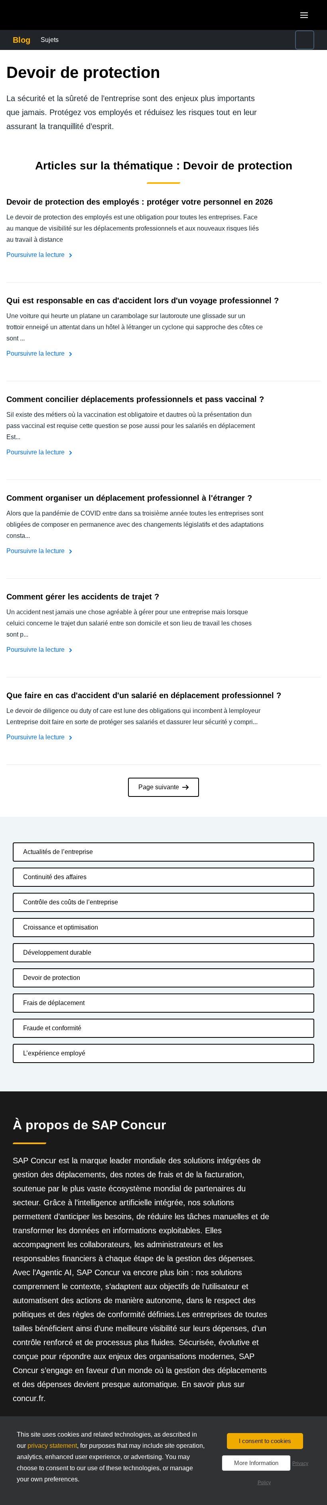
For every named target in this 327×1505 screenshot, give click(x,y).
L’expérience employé (54, 1053)
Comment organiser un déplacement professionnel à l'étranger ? (129, 498)
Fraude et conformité (52, 1028)
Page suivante (158, 787)
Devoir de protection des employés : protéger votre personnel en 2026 (139, 201)
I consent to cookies (265, 1440)
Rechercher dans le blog (258, 35)
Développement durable (57, 952)
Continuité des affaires (55, 877)
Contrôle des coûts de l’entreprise (70, 902)
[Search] (304, 40)
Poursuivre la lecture (36, 254)
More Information (256, 1462)
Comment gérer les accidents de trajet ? (82, 596)
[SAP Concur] (50, 15)
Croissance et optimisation (60, 927)
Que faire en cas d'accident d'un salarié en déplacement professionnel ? (143, 695)
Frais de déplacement (54, 1002)
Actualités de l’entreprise (58, 851)
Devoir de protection (51, 977)
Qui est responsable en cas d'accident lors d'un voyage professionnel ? (142, 300)
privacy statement (52, 1445)
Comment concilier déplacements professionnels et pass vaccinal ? (135, 399)
